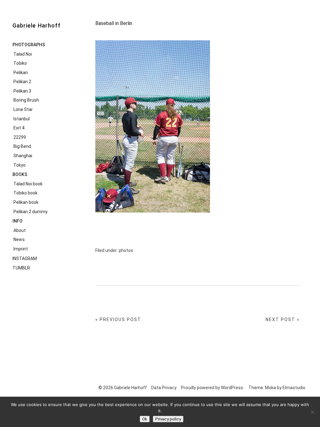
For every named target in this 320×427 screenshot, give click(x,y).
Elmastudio (293, 387)
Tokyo (19, 165)
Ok (144, 419)
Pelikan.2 (22, 81)
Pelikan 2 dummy (30, 211)
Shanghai (22, 155)
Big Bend (22, 146)
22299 (19, 137)
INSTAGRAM (24, 258)
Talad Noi (22, 54)
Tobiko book (25, 192)
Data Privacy (164, 387)
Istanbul (21, 118)
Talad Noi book (27, 183)
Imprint (20, 248)
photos (126, 250)
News (19, 239)
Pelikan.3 (22, 90)
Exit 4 (18, 127)
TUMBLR (21, 267)
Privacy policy (168, 419)
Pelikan (20, 72)
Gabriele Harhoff (36, 25)
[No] (312, 412)
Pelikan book (25, 202)
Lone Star (23, 109)
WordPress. (232, 387)
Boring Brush (26, 100)
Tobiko (20, 63)
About (19, 230)
